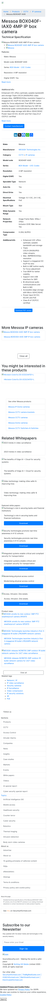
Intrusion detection (11, 837)
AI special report (10, 786)
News (5, 749)
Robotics (7, 826)
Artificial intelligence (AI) (13, 799)
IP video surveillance (15, 683)
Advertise (7, 850)
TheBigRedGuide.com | (32, 975)
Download (23, 446)
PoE (8, 699)
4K (8, 696)
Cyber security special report (15, 791)
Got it (3, 999)
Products (7, 722)
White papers (8, 775)
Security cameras (14, 685)
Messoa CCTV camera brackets (21, 412)
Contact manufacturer (14, 126)
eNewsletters (8, 871)
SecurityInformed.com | (13, 975)
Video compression (15, 691)
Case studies (8, 759)
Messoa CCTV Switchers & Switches (23, 428)
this (8, 911)
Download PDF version (23, 310)
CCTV (5, 727)
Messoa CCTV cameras (18, 417)
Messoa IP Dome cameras (19, 407)
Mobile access (9, 805)
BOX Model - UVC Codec (20, 67)
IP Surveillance (13, 688)
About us (7, 855)
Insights (6, 754)
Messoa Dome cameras (18, 423)
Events (6, 770)
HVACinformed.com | (12, 977)
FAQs (5, 866)
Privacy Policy (24, 989)
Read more (6, 82)
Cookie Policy (5, 995)
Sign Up (23, 948)
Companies (8, 743)
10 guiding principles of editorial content (20, 861)
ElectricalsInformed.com (13, 980)
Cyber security (9, 821)
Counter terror (9, 815)
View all (23, 356)
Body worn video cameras (14, 842)
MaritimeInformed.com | (30, 977)
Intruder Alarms (9, 738)
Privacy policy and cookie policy (16, 888)
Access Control (9, 732)
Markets (6, 765)
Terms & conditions (11, 882)
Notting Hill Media (21, 964)
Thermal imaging (10, 831)
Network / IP (12, 680)
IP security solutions (15, 693)
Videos (6, 781)
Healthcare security (11, 810)
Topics (3, 795)
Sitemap (6, 877)
